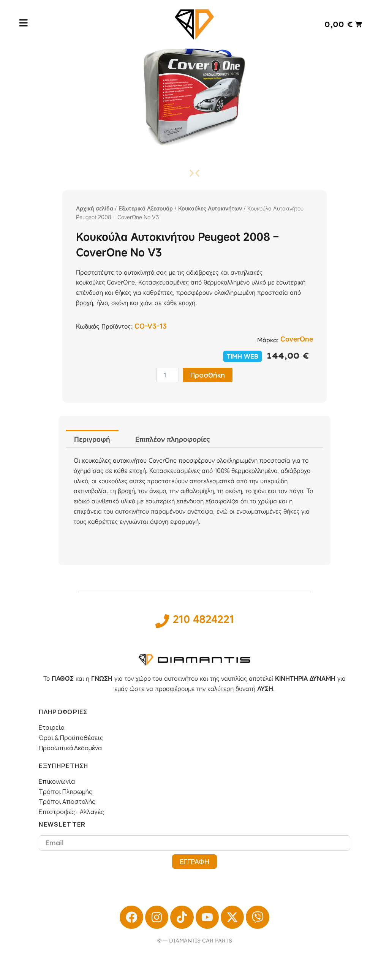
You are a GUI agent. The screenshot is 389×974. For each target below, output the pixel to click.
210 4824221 (203, 619)
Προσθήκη (207, 374)
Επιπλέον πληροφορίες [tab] (172, 439)
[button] (197, 173)
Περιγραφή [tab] (92, 439)
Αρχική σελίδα (94, 208)
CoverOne (296, 338)
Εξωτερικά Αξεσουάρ (146, 208)
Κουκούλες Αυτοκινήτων (210, 208)
